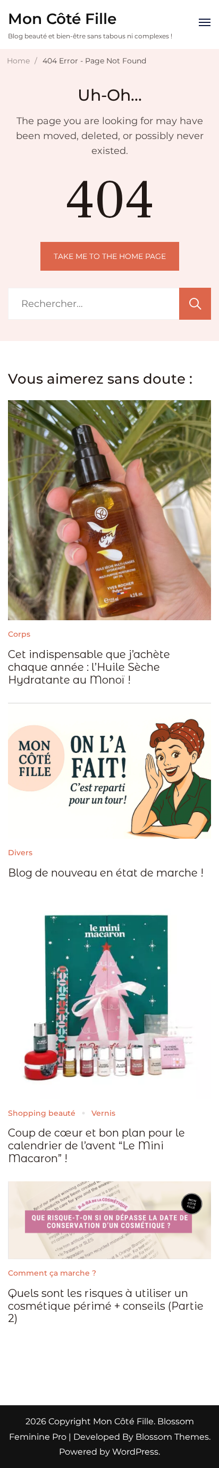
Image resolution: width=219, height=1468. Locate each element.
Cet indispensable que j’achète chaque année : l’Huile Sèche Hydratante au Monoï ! (89, 667)
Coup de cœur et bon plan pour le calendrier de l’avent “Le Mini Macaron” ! (96, 1145)
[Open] (204, 22)
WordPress (135, 1452)
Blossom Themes (171, 1437)
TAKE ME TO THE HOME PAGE (110, 256)
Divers (20, 852)
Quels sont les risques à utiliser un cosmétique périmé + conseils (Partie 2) (106, 1306)
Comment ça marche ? (52, 1273)
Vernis (103, 1113)
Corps (19, 634)
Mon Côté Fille (62, 19)
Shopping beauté (41, 1113)
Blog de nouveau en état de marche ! (106, 872)
